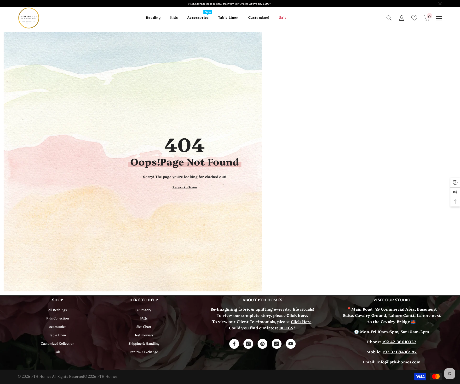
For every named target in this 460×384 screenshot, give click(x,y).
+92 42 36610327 (399, 341)
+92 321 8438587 (400, 351)
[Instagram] (248, 344)
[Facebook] (234, 344)
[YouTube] (291, 344)
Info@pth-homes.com (398, 361)
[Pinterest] (262, 344)
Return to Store (184, 187)
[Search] (389, 18)
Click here (297, 315)
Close (440, 4)
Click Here (301, 321)
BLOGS (286, 327)
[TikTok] (277, 344)
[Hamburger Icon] (439, 18)
